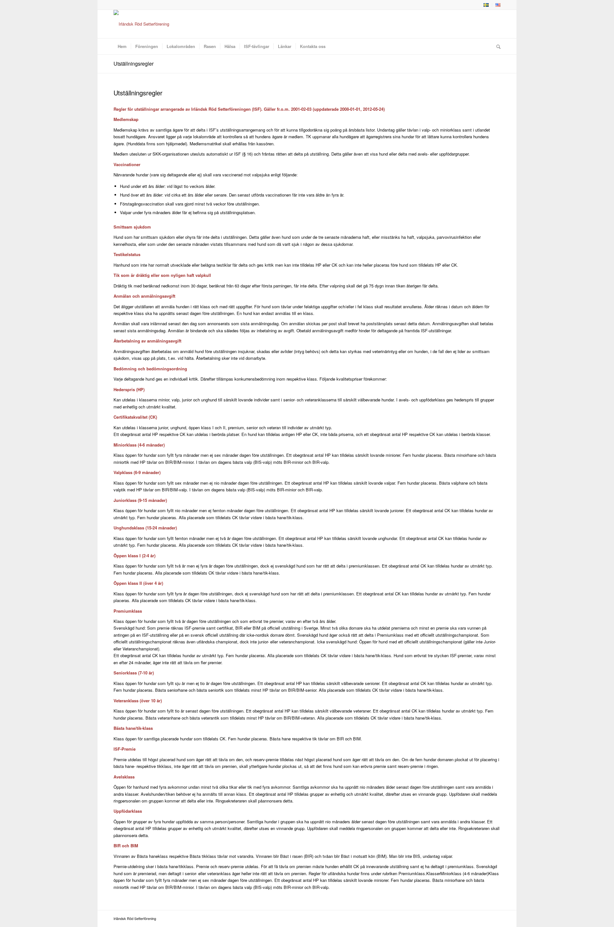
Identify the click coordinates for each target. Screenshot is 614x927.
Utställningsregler (134, 63)
